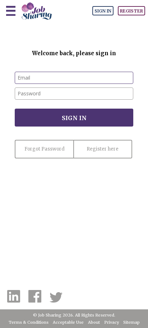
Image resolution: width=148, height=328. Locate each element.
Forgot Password (44, 149)
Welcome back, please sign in (74, 53)
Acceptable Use (68, 322)
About (94, 322)
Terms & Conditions (28, 322)
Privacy (111, 322)
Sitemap (131, 322)
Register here (103, 149)
